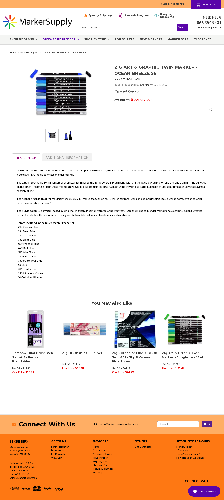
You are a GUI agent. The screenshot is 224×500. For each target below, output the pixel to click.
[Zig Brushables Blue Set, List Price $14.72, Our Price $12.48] (85, 329)
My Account (58, 450)
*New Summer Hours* (188, 453)
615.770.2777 (23, 470)
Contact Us (99, 450)
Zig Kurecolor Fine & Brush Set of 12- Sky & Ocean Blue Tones (134, 357)
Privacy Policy (100, 457)
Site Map (98, 472)
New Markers (151, 39)
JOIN (207, 424)
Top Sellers (124, 39)
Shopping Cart (101, 464)
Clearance (202, 39)
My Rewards (58, 453)
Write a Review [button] (158, 85)
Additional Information (67, 158)
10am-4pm (182, 450)
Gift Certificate (143, 446)
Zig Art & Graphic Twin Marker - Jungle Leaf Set (182, 355)
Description (26, 158)
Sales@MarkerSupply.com (23, 477)
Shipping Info (100, 461)
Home (96, 446)
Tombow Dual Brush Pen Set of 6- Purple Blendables (32, 357)
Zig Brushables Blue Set (82, 353)
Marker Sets (177, 39)
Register (178, 4)
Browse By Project (59, 39)
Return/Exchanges (103, 468)
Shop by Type (95, 39)
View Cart (56, 457)
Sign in (165, 4)
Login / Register (60, 446)
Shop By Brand (22, 39)
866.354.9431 (27, 466)
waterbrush (178, 210)
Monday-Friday (184, 446)
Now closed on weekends (190, 457)
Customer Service (103, 453)
